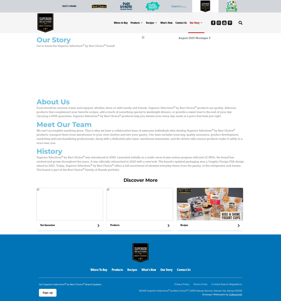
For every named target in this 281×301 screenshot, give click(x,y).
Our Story (194, 22)
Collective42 (235, 294)
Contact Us (181, 22)
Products (135, 22)
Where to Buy (121, 22)
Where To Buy (98, 270)
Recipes (150, 22)
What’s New (166, 22)
